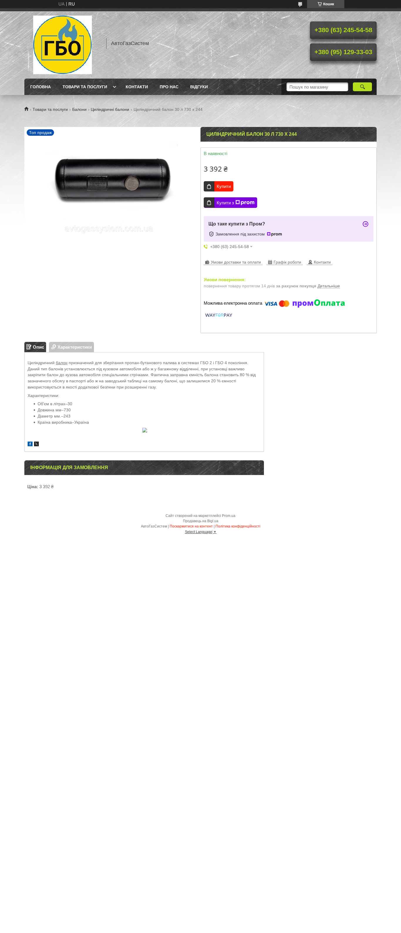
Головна (40, 86)
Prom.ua (228, 516)
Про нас (169, 86)
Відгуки (199, 86)
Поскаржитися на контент (191, 526)
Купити (224, 186)
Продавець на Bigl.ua (200, 521)
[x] (36, 444)
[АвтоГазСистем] (62, 43)
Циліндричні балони (110, 109)
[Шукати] (362, 86)
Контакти (137, 86)
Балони (79, 109)
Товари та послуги (85, 86)
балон (62, 362)
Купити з (225, 202)
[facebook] (30, 444)
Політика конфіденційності (237, 526)
